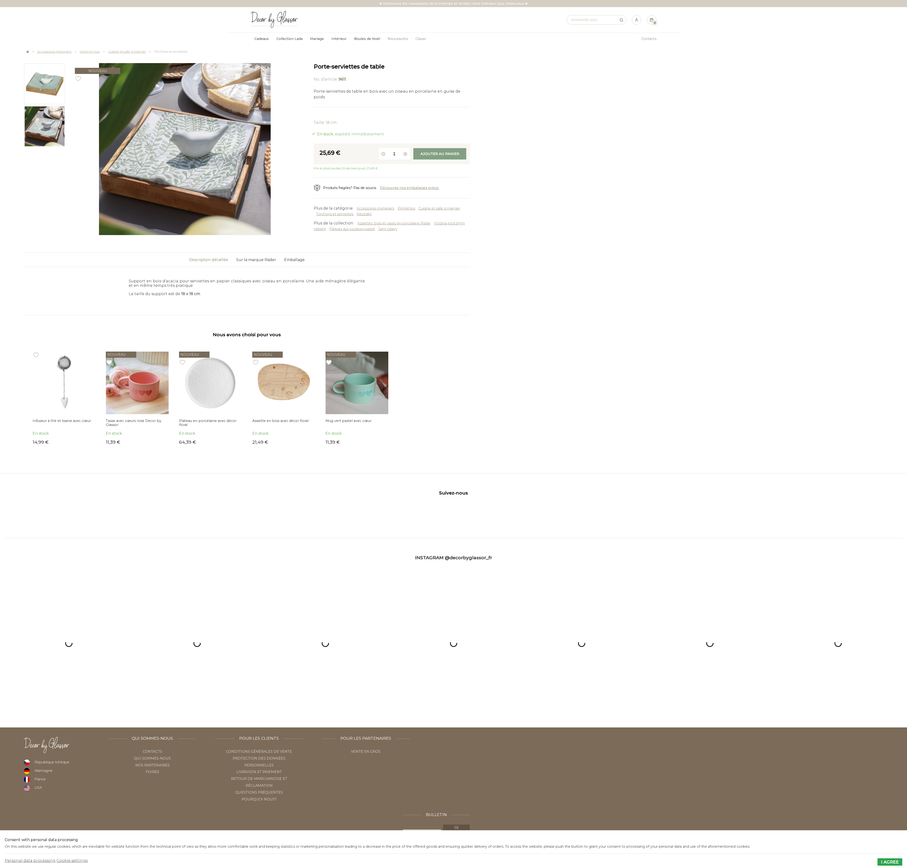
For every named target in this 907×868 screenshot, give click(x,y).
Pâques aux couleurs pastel (352, 229)
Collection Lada (289, 39)
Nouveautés (398, 39)
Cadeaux (261, 39)
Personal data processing (30, 860)
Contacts (649, 39)
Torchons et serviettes (170, 51)
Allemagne (43, 771)
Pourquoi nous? (259, 799)
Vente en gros (366, 751)
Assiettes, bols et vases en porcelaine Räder (394, 223)
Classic (420, 39)
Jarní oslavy (387, 229)
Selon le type (90, 51)
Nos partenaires (152, 765)
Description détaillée (208, 260)
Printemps (406, 208)
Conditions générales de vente (259, 751)
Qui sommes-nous (152, 758)
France (40, 779)
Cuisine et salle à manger (127, 51)
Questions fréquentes (259, 792)
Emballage (294, 260)
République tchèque (51, 762)
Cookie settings (72, 860)
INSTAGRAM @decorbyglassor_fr (453, 557)
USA (38, 788)
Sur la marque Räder (256, 260)
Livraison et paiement (259, 772)
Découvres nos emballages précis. (409, 188)
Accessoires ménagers (54, 51)
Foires (152, 772)
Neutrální (364, 214)
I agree (890, 861)
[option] (44, 83)
